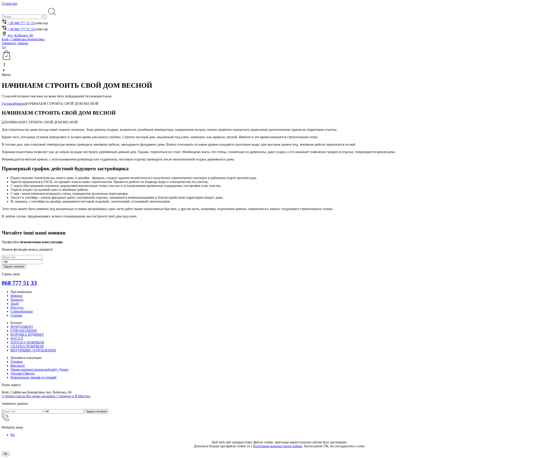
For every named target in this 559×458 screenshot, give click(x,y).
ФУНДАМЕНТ (21, 327)
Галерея (16, 315)
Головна (8, 103)
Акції (14, 303)
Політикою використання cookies (277, 446)
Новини (20, 103)
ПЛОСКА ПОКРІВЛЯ (27, 342)
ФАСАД (16, 338)
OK (5, 454)
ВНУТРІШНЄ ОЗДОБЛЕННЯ (33, 350)
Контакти (17, 365)
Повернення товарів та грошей (33, 377)
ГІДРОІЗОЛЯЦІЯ (23, 330)
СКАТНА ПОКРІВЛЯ (27, 346)
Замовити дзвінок (15, 43)
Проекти (16, 299)
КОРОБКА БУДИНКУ (27, 334)
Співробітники (21, 311)
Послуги (16, 307)
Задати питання (13, 266)
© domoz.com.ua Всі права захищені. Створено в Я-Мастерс (46, 396)
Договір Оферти (22, 373)
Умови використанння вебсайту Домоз (39, 369)
